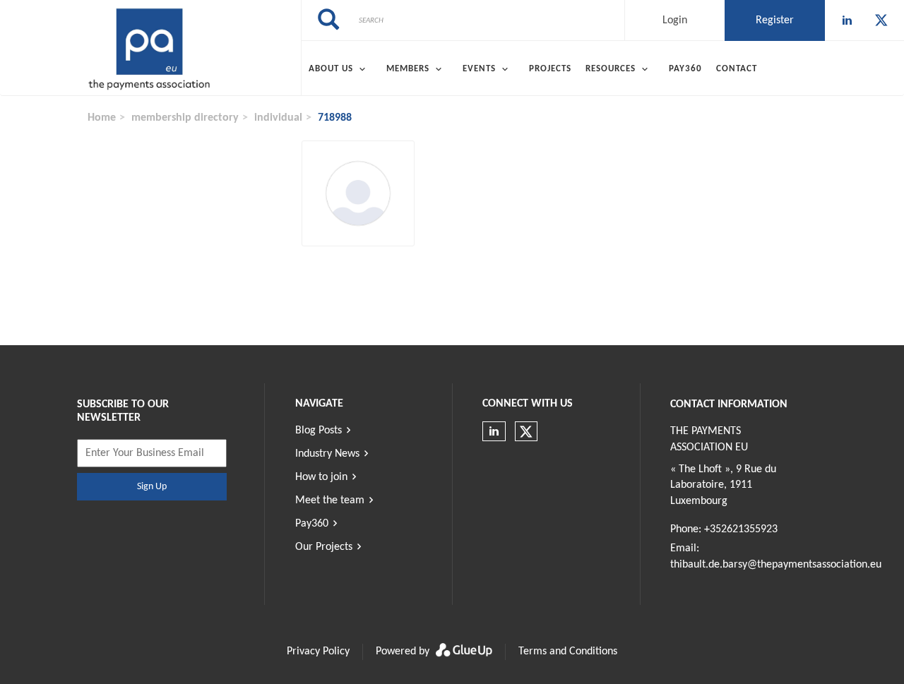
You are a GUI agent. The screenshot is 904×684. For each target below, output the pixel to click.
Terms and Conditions (567, 651)
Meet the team (329, 500)
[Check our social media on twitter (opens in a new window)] (881, 20)
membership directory (185, 118)
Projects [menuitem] (550, 68)
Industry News (327, 454)
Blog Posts (318, 430)
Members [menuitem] (407, 68)
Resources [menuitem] (610, 68)
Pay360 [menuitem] (685, 68)
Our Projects (323, 547)
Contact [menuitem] (736, 68)
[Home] (150, 48)
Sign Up (152, 486)
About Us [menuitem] (331, 68)
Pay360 (311, 523)
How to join (321, 477)
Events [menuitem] (479, 68)
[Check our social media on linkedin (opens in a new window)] (847, 20)
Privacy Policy (318, 651)
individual (278, 118)
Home (102, 118)
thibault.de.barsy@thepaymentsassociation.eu (775, 564)
